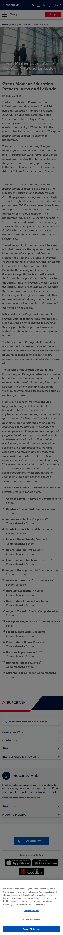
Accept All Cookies (31, 929)
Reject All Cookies (31, 919)
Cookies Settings (31, 910)
